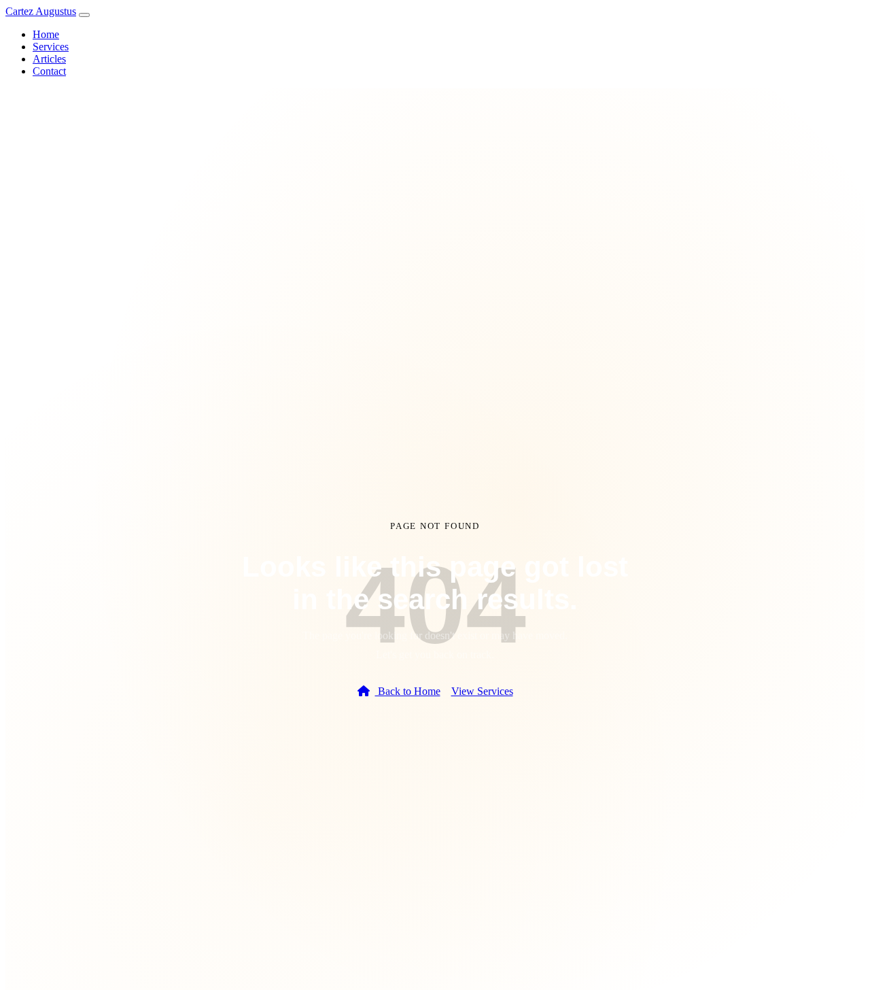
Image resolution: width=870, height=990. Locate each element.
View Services (482, 691)
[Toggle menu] (84, 15)
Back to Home (407, 691)
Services (51, 46)
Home (46, 34)
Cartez (40, 11)
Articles (49, 59)
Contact (49, 71)
